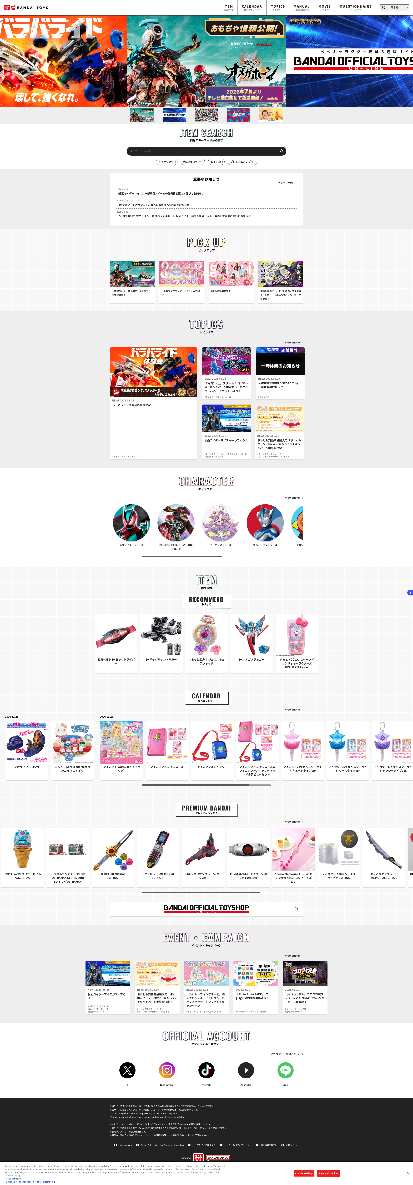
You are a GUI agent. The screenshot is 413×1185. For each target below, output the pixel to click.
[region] (206, 1173)
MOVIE (324, 7)
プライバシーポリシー (197, 1127)
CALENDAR (252, 7)
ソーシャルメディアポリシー (238, 1145)
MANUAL (302, 7)
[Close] (407, 1172)
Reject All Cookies (329, 1173)
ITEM (228, 7)
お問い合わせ (292, 1145)
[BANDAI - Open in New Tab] (198, 1158)
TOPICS (278, 7)
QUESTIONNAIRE (356, 7)
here (125, 1166)
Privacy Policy (13, 1178)
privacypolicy (125, 1145)
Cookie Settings (304, 1173)
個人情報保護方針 (269, 1145)
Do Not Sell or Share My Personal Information (162, 1145)
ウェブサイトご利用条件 (204, 1145)
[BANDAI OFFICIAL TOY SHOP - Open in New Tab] (206, 909)
